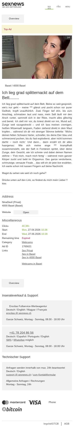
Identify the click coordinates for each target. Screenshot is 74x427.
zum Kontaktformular (44, 374)
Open (26, 212)
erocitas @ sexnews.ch (18, 313)
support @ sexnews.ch (18, 374)
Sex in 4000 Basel (31, 257)
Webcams (27, 242)
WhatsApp (19, 339)
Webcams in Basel (32, 263)
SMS (8, 339)
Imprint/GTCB (51, 423)
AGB (66, 423)
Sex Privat (27, 250)
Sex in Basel (28, 254)
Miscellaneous (12, 220)
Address (7, 196)
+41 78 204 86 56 (21, 332)
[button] (7, 57)
